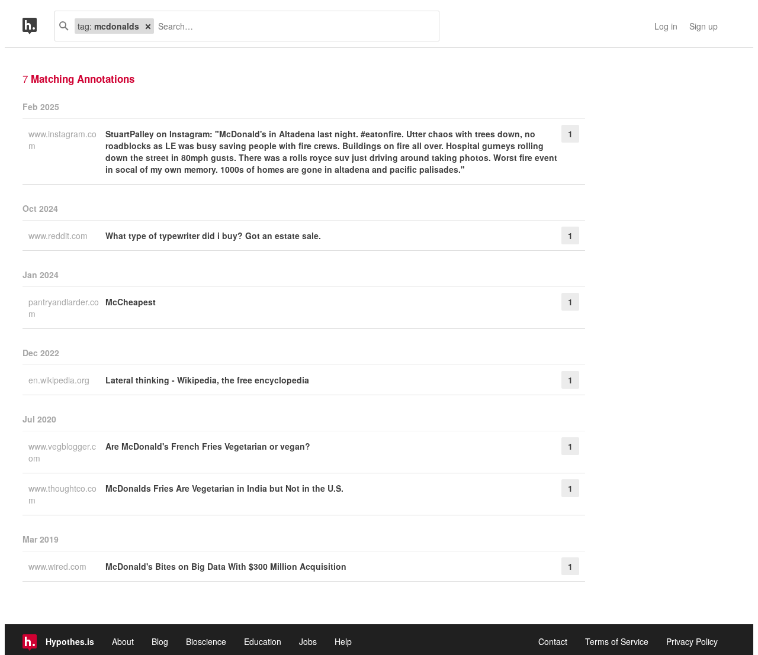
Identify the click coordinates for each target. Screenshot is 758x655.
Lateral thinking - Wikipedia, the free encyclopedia (207, 380)
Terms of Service (616, 641)
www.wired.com (58, 566)
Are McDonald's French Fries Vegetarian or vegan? (207, 446)
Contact (552, 641)
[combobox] (292, 26)
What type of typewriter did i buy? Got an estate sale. (213, 235)
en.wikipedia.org (60, 380)
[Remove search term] (148, 26)
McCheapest (130, 302)
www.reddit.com (59, 235)
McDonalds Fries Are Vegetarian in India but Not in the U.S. (224, 488)
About (123, 641)
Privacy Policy (692, 641)
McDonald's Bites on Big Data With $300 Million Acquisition (225, 566)
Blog (160, 641)
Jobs (308, 641)
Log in (665, 26)
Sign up (703, 26)
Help (343, 641)
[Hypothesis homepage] (38, 26)
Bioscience (206, 641)
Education (262, 641)
